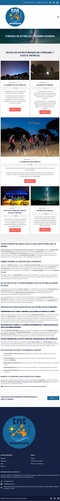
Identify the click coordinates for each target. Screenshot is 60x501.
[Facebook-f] (50, 2)
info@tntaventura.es (42, 2)
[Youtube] (57, 2)
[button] (58, 17)
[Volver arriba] (57, 498)
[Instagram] (54, 2)
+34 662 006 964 (28, 2)
